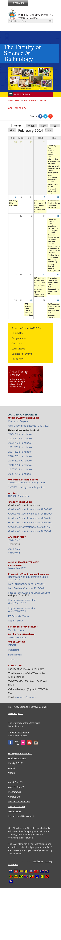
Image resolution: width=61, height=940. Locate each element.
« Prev (13, 130)
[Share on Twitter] (45, 116)
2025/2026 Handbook (20, 434)
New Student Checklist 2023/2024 (26, 588)
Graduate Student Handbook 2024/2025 (30, 509)
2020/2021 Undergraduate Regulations (26, 487)
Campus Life (14, 796)
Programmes (19, 338)
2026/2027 (14, 540)
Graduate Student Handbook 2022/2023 (30, 518)
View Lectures (16, 630)
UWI (10, 100)
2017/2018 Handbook (20, 469)
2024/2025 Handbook (20, 438)
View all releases (17, 637)
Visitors (11, 772)
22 (58, 274)
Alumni (11, 768)
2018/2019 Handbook (20, 465)
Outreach (17, 343)
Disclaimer (38, 861)
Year (54, 125)
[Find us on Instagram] (36, 743)
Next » (48, 130)
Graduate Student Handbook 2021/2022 (30, 522)
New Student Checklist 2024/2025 (26, 584)
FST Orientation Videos (18, 616)
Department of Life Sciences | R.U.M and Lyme (53, 188)
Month (19, 125)
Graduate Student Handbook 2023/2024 (30, 513)
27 (30, 300)
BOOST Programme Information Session (52, 178)
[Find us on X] (17, 743)
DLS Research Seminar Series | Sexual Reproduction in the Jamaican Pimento (54, 310)
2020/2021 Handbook (20, 456)
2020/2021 (22, 610)
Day (43, 125)
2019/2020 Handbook (20, 460)
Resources (17, 359)
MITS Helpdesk (15, 713)
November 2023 (17, 568)
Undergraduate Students (20, 753)
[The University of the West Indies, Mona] (30, 14)
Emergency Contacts (18, 706)
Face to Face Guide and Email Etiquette (29, 592)
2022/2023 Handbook (20, 447)
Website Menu (23, 94)
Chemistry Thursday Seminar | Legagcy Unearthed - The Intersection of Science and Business (54, 154)
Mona (18, 100)
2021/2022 (22, 602)
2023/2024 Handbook (20, 443)
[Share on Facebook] (40, 116)
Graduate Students (17, 758)
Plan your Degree (18, 421)
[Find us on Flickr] (23, 743)
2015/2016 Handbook (20, 473)
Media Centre (14, 811)
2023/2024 (14, 553)
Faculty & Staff (15, 763)
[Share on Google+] (50, 116)
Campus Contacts (39, 706)
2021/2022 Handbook (20, 451)
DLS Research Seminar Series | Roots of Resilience (54, 204)
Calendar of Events (22, 353)
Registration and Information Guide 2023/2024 (28, 578)
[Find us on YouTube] (29, 743)
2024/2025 (14, 548)
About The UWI (15, 782)
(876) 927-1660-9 (20, 732)
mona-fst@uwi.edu (25, 697)
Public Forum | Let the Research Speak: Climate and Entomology (39, 290)
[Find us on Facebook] (10, 743)
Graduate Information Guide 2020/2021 (30, 526)
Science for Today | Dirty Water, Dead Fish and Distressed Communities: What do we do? (53, 286)
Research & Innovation (19, 801)
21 (44, 274)
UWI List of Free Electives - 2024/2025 (29, 425)
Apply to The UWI (16, 787)
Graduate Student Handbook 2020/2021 (30, 531)
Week (31, 125)
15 (58, 215)
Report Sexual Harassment (21, 816)
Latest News (18, 348)
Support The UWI (16, 806)
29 (58, 300)
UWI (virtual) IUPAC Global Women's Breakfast (29, 309)
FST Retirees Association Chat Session (39, 280)
